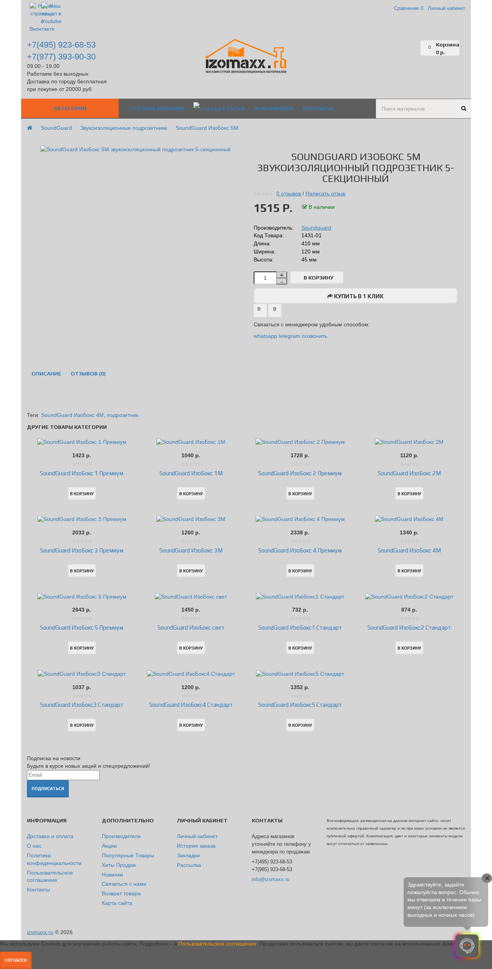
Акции (109, 846)
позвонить (314, 336)
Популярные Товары (128, 855)
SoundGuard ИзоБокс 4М (72, 415)
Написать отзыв (325, 193)
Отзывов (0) (88, 373)
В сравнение (274, 311)
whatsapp (266, 336)
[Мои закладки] (415, 48)
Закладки (188, 855)
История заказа (196, 846)
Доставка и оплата (50, 836)
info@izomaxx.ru (270, 879)
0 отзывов (288, 193)
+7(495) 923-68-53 (61, 45)
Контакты (38, 889)
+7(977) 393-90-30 (61, 56)
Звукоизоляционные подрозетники (123, 128)
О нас (34, 846)
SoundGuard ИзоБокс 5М (207, 128)
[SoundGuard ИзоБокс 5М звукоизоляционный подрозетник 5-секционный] (136, 149)
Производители (121, 836)
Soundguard (316, 228)
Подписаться (48, 788)
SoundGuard (56, 128)
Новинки (112, 874)
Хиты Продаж (119, 865)
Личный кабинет (197, 836)
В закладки (260, 311)
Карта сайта (117, 903)
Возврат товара (121, 893)
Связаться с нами (124, 884)
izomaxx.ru (40, 932)
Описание (47, 373)
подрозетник (122, 415)
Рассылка (189, 865)
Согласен (16, 960)
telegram (289, 336)
